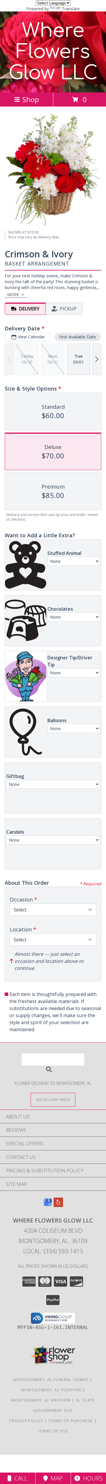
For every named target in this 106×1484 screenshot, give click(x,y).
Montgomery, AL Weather (41, 1400)
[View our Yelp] (58, 1205)
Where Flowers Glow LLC (53, 52)
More (13, 294)
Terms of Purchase (70, 1420)
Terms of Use (53, 1431)
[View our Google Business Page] (47, 1205)
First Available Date (77, 337)
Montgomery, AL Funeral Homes (51, 1379)
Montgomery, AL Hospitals (53, 1389)
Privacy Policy (26, 1420)
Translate (71, 8)
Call (19, 1478)
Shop (30, 99)
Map (55, 1478)
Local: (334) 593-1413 (53, 1251)
